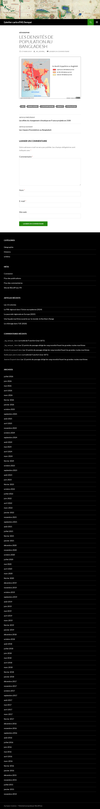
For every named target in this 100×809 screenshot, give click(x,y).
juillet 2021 (8, 531)
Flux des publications (12, 278)
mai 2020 (7, 564)
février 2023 (9, 484)
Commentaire (26, 156)
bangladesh (33, 106)
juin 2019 (8, 606)
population (71, 106)
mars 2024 (8, 456)
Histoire (7, 252)
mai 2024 (7, 447)
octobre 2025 (9, 409)
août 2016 (8, 738)
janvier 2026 (9, 404)
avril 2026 (8, 390)
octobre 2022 (9, 489)
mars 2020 (8, 573)
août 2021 (8, 526)
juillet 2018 (8, 648)
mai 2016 (7, 752)
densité (60, 106)
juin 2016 (8, 747)
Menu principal (97, 22)
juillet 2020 (8, 559)
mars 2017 (8, 714)
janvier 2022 (9, 512)
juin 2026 (8, 381)
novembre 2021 (10, 517)
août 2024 (8, 442)
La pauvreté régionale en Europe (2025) (19, 314)
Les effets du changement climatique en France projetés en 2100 (45, 119)
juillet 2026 (8, 376)
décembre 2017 (10, 681)
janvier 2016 (9, 770)
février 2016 (9, 766)
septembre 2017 (10, 695)
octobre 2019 (9, 592)
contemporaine (47, 106)
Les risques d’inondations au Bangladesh (35, 128)
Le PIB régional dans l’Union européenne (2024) (23, 309)
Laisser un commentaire (59, 51)
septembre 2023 (10, 470)
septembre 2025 (10, 414)
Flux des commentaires (13, 283)
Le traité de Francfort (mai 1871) (31, 340)
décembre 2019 (10, 583)
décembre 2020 (10, 545)
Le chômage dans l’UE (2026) (15, 323)
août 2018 (8, 644)
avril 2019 (8, 616)
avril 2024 (8, 451)
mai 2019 (7, 611)
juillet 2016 (8, 742)
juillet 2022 (8, 494)
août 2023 (8, 475)
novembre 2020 (10, 550)
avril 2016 (8, 756)
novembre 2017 (10, 686)
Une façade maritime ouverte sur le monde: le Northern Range (29, 319)
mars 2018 (8, 667)
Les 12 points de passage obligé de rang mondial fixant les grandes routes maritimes (51, 345)
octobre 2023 (9, 465)
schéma (7, 256)
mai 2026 (7, 386)
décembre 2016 (10, 723)
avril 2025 (8, 423)
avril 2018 (8, 662)
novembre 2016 (10, 728)
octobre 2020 (9, 555)
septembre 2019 (10, 597)
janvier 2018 (9, 677)
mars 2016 (8, 761)
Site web (23, 212)
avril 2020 (8, 569)
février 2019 (9, 625)
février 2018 (9, 672)
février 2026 (9, 400)
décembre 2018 (10, 634)
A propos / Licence (10, 806)
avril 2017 (8, 709)
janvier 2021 (9, 541)
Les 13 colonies (10, 305)
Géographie (24, 32)
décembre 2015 (10, 775)
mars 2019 (8, 620)
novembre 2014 (10, 794)
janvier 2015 (9, 789)
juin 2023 (8, 480)
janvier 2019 (9, 630)
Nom (22, 190)
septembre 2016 (10, 733)
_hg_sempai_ (40, 51)
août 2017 (8, 700)
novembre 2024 (10, 428)
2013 (22, 106)
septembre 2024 (10, 437)
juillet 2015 (8, 784)
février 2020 (9, 578)
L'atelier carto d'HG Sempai (18, 22)
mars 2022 (8, 508)
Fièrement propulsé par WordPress (30, 806)
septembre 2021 (10, 522)
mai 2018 (7, 658)
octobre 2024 (9, 433)
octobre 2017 (9, 691)
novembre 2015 (10, 780)
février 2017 (9, 719)
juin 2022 (8, 498)
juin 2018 (8, 653)
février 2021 (9, 536)
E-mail (22, 201)
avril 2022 (8, 503)
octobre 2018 (9, 639)
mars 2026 (8, 395)
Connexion (8, 273)
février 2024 (9, 461)
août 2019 (8, 601)
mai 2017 (7, 705)
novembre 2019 (10, 587)
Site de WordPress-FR (13, 288)
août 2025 (8, 419)
